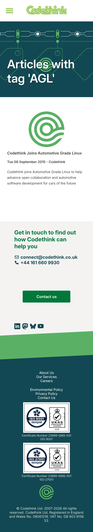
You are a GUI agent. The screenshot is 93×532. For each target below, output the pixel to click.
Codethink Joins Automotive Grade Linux (44, 153)
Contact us (46, 296)
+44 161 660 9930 (40, 262)
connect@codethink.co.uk (49, 257)
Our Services (46, 377)
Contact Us (46, 398)
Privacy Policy (47, 394)
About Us (46, 373)
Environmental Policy (46, 390)
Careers (46, 381)
